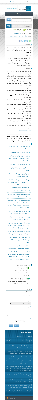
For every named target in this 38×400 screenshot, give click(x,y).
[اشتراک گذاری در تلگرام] (25, 41)
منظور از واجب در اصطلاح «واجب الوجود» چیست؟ (19, 391)
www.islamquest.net (12, 8)
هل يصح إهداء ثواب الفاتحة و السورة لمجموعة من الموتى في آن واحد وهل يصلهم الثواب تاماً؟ (18, 281)
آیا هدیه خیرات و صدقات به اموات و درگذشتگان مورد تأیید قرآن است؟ (18, 218)
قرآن (26, 36)
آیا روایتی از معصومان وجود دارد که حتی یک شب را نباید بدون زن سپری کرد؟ (19, 346)
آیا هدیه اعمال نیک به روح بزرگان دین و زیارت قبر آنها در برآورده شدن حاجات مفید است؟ (18, 240)
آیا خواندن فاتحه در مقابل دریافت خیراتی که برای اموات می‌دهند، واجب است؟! (18, 195)
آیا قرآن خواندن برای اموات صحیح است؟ (19, 152)
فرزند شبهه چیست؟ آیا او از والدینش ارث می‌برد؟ (19, 375)
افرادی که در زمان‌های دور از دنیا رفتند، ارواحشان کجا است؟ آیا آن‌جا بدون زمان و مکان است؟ (18, 158)
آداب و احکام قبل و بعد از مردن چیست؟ (19, 190)
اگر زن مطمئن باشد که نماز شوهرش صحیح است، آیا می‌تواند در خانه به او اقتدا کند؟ (19, 386)
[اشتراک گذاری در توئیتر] (22, 41)
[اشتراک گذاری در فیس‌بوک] (19, 41)
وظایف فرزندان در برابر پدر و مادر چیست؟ (18, 164)
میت (22, 36)
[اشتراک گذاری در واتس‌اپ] (30, 41)
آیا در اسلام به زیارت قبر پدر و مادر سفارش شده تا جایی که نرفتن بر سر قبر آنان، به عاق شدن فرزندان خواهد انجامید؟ (18, 225)
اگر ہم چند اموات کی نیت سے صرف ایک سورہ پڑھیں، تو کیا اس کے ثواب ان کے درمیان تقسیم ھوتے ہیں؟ (18, 271)
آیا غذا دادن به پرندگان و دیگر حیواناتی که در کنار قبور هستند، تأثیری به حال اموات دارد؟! (18, 247)
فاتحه (11, 36)
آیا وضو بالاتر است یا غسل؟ (24, 336)
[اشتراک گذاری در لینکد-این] (27, 41)
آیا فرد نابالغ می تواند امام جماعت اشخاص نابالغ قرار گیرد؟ (19, 341)
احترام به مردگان (17, 33)
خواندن (15, 36)
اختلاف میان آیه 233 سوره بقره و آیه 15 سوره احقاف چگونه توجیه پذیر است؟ (19, 380)
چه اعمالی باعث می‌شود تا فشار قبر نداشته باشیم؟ (18, 169)
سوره (19, 36)
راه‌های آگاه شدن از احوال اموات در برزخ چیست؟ (18, 148)
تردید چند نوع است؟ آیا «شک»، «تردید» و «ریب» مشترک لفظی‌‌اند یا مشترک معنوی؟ (19, 352)
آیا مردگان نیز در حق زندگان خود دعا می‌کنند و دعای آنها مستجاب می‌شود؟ (18, 175)
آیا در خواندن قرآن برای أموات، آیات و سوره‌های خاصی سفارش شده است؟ (18, 212)
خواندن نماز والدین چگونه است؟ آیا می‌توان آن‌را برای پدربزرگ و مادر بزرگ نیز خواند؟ (18, 233)
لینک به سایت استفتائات (25, 130)
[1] (24, 92)
